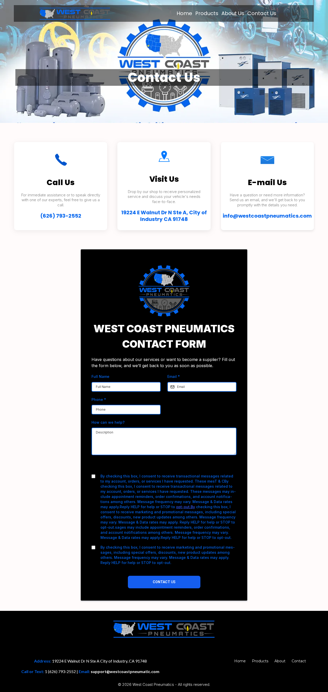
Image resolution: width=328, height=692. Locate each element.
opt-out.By (185, 507)
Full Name (100, 376)
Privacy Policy (148, 466)
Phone (98, 399)
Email (173, 376)
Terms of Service (177, 466)
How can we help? (108, 422)
